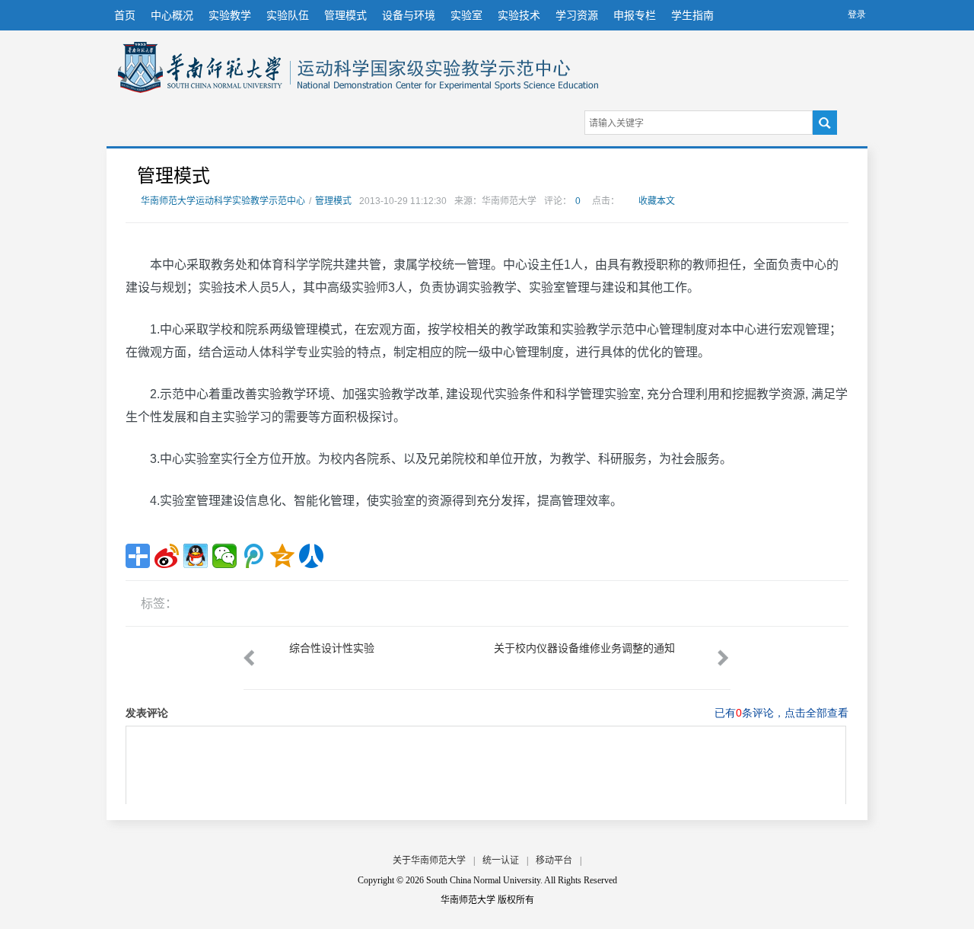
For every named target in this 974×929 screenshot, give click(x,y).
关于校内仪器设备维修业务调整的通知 (584, 648)
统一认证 (500, 860)
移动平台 (554, 860)
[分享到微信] (224, 556)
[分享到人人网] (311, 556)
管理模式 (345, 15)
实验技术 (519, 15)
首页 (124, 15)
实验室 (466, 15)
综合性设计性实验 (331, 648)
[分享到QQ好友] (195, 556)
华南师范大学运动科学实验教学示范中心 (200, 67)
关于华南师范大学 (429, 860)
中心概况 (172, 15)
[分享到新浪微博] (166, 556)
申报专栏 (634, 15)
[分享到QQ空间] (282, 556)
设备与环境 (408, 15)
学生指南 (692, 15)
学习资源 (576, 15)
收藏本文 (656, 201)
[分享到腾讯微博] (253, 556)
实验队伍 (287, 15)
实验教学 (229, 15)
